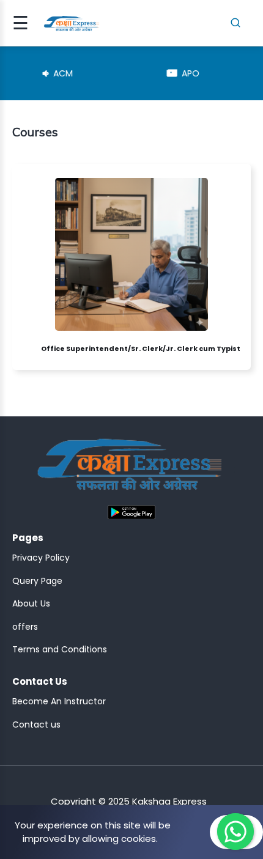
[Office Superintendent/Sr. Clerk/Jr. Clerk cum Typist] (31, 348)
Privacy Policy (41, 557)
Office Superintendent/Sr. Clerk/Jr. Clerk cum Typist (140, 348)
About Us (31, 603)
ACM (43, 73)
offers (25, 627)
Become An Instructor (59, 701)
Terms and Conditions (59, 649)
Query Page (37, 581)
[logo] (129, 469)
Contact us (36, 724)
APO (171, 73)
